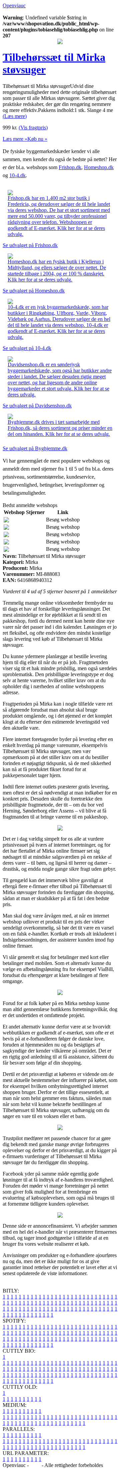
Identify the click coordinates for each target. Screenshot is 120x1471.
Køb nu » (37, 139)
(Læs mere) (15, 116)
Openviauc (14, 5)
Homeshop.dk (99, 167)
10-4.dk (17, 175)
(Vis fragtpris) (33, 127)
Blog (35, 1465)
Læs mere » (15, 139)
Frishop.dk (70, 167)
